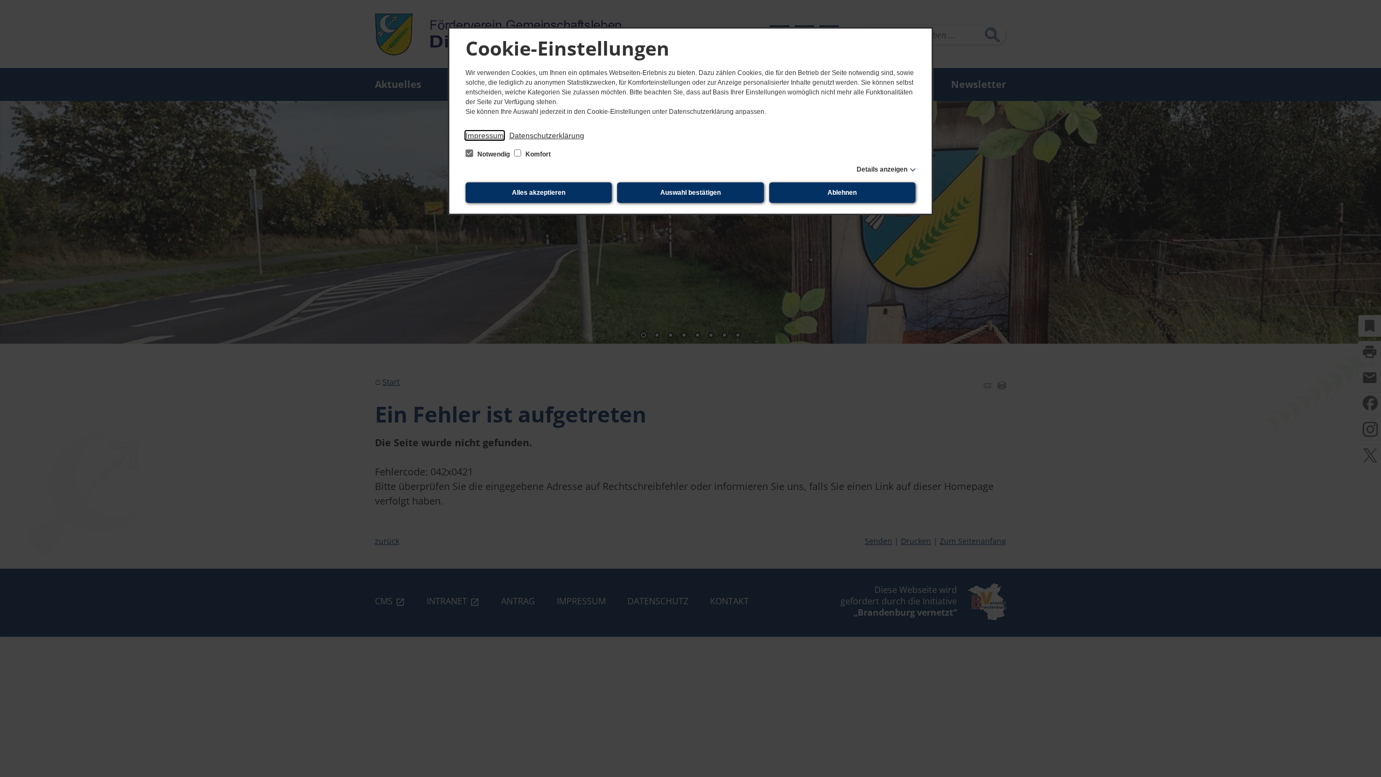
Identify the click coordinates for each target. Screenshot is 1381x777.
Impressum (485, 135)
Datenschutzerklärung (546, 135)
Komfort (537, 154)
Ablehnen (842, 192)
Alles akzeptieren (538, 192)
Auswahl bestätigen (690, 192)
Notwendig (493, 154)
